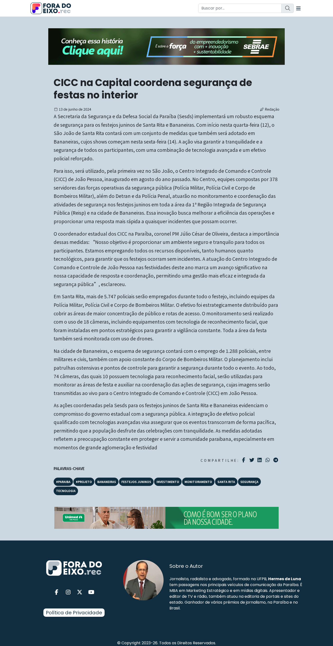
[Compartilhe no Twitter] (252, 460)
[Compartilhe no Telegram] (276, 460)
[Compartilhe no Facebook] (244, 460)
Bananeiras (106, 482)
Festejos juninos (136, 482)
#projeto (84, 482)
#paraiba (63, 482)
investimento (168, 482)
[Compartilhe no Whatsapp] (268, 459)
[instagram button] (68, 592)
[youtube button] (91, 592)
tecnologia (66, 491)
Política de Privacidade (74, 612)
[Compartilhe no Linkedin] (260, 460)
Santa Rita (226, 482)
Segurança (249, 482)
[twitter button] (79, 592)
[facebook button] (56, 592)
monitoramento (198, 482)
